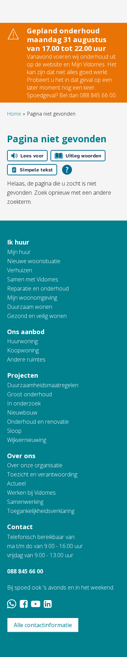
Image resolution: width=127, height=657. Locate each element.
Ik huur (18, 242)
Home (14, 113)
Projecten (22, 375)
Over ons (21, 455)
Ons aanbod (25, 331)
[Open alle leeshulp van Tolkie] (67, 170)
